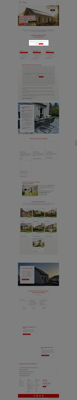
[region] (39, 43)
